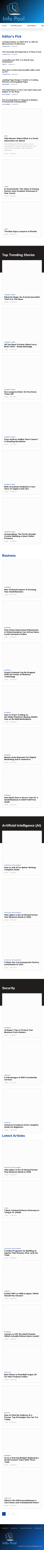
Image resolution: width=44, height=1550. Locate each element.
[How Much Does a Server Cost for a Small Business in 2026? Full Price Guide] (22, 780)
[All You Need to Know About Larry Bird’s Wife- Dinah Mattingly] (22, 323)
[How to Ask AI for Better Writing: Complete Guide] (22, 846)
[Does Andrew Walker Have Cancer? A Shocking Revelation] (22, 418)
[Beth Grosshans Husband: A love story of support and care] (22, 465)
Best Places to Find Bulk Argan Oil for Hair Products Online (20, 1375)
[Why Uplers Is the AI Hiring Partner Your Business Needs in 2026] (22, 894)
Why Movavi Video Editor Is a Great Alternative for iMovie (21, 139)
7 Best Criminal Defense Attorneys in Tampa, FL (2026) (21, 1211)
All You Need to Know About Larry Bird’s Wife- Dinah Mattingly (20, 345)
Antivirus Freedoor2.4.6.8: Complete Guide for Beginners (21, 1126)
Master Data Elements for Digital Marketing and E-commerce (20, 758)
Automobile (6, 94)
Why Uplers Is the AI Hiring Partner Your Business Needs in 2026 (21, 916)
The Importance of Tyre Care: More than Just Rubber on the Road (21, 91)
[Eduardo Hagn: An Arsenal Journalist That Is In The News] (22, 276)
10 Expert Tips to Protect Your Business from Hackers (18, 1031)
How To (7, 1412)
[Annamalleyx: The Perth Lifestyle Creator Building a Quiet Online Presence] (22, 513)
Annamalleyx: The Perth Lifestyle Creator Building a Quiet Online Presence (20, 536)
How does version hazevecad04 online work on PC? (21, 71)
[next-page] (17, 1514)
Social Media (6, 104)
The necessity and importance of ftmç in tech (21, 52)
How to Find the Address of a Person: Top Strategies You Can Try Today (21, 1417)
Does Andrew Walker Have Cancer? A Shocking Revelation (21, 440)
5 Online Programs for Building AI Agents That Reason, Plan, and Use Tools (21, 1253)
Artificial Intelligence (12, 865)
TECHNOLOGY (6, 46)
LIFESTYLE (7, 1372)
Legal (6, 186)
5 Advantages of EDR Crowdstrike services (20, 1078)
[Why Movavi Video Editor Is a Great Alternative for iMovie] (22, 121)
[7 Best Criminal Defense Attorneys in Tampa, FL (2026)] (22, 1193)
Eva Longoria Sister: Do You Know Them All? (20, 393)
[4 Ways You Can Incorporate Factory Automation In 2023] (22, 941)
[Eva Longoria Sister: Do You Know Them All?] (22, 371)
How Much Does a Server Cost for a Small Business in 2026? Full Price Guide (21, 799)
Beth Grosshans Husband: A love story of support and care (19, 487)
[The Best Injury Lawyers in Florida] (22, 214)
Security (7, 1075)
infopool (6, 153)
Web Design (5, 84)
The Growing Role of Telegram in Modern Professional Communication (20, 101)
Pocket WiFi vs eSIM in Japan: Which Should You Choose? (21, 1294)
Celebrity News (9, 294)
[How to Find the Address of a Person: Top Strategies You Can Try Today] (22, 1398)
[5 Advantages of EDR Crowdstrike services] (22, 1056)
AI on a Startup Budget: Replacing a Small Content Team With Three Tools (21, 1460)
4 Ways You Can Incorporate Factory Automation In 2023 (21, 963)
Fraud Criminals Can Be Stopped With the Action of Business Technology (19, 674)
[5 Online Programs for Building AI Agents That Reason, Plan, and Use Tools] (22, 1233)
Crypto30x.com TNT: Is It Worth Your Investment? (18, 61)
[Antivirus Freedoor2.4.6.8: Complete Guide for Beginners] (22, 1104)
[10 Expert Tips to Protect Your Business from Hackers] (22, 1009)
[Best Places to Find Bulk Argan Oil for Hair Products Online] (22, 1357)
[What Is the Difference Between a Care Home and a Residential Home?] (22, 1483)
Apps (6, 136)
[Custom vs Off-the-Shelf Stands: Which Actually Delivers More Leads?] (22, 1316)
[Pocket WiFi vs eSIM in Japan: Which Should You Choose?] (22, 1276)
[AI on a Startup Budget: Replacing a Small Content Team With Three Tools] (22, 1440)
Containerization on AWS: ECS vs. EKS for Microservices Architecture (20, 43)
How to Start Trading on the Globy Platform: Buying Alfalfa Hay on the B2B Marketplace (20, 717)
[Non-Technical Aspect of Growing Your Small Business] (22, 572)
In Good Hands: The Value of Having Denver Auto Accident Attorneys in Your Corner (21, 191)
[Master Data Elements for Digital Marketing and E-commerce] (22, 740)
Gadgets (7, 1291)
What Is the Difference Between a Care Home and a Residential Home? (21, 1501)
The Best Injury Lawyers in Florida (20, 231)
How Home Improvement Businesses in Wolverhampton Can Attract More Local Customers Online (21, 632)
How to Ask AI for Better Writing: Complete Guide (20, 868)
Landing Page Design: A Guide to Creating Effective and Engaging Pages (20, 81)
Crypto (4, 64)
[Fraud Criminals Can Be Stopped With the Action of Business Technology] (22, 655)
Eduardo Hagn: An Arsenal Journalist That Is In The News (22, 298)
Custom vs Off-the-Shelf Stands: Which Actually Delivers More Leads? (21, 1335)
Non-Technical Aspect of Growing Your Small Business (20, 590)
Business (7, 587)
